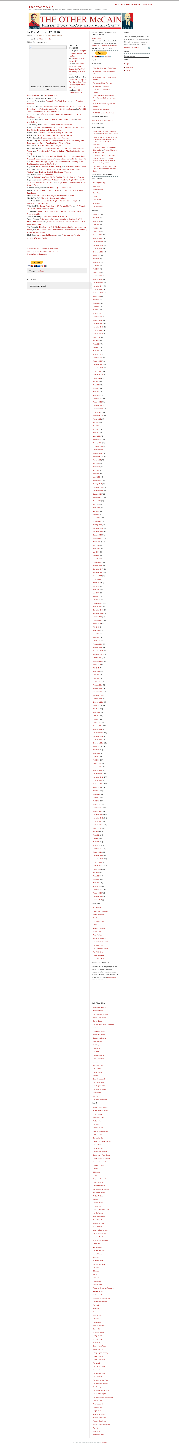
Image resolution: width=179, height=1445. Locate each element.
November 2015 (98, 654)
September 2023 (98, 334)
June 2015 (96, 671)
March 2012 (97, 804)
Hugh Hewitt (97, 200)
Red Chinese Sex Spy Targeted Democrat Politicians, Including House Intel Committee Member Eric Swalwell (55, 162)
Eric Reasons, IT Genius (101, 1189)
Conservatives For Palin (100, 1162)
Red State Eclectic (99, 1295)
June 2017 (96, 589)
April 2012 (96, 801)
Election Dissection (99, 1186)
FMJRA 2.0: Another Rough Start (103, 113)
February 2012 (97, 808)
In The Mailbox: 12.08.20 (43, 32)
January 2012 (97, 811)
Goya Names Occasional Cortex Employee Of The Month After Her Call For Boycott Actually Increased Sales (55, 128)
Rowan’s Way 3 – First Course (59, 187)
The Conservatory (99, 1082)
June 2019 (96, 507)
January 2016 (97, 647)
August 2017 (97, 582)
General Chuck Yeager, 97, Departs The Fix (55, 206)
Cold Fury (96, 1045)
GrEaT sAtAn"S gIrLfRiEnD (101, 1209)
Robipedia (96, 1318)
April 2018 (96, 555)
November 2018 (98, 531)
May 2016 (96, 634)
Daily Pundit (96, 1048)
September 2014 (98, 702)
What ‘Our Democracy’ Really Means (104, 68)
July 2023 (96, 340)
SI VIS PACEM (97, 1339)
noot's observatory (99, 1261)
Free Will (95, 1199)
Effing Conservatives (99, 1182)
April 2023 (96, 351)
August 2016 (97, 623)
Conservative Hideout (100, 1151)
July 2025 (96, 259)
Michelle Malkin (97, 206)
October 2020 (97, 453)
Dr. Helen (96, 1051)
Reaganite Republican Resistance (103, 1288)
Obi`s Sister (97, 1069)
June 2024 (96, 303)
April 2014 (96, 719)
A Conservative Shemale (101, 1110)
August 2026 (97, 214)
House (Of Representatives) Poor (53, 198)
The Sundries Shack (99, 1089)
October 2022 (97, 371)
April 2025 (96, 269)
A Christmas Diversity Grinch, (48, 190)
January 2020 (97, 484)
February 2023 (97, 357)
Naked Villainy (97, 1254)
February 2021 (97, 439)
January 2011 (97, 852)
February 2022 (97, 398)
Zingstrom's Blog (98, 1434)
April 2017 (96, 596)
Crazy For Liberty (98, 1165)
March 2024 (97, 313)
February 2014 (97, 726)
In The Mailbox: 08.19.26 (101, 86)
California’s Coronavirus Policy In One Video (55, 132)
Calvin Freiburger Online (100, 1131)
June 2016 (96, 630)
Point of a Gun (97, 1281)
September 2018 (98, 538)
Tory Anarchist (97, 1407)
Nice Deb (96, 1257)
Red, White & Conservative (101, 1298)
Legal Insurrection (98, 1058)
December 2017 (98, 569)
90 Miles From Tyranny (100, 1107)
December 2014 (98, 692)
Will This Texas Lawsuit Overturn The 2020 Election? (56, 110)
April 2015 (96, 678)
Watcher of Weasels (99, 1417)
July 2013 (96, 750)
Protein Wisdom (98, 1072)
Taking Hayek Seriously (100, 1353)
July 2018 (96, 545)
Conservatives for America (101, 1158)
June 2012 (96, 794)
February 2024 (97, 317)
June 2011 (96, 835)
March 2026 (97, 231)
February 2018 (97, 562)
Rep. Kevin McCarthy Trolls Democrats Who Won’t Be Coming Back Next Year (77, 68)
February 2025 (97, 276)
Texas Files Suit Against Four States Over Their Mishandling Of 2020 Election (78, 83)
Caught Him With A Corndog (101, 1141)
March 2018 (97, 559)
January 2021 (97, 443)
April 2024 (96, 310)
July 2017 (96, 586)
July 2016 (96, 627)
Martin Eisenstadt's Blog (100, 1240)
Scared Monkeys (98, 1332)
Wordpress (129, 67)
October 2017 (97, 576)
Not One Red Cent (99, 1264)
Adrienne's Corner (98, 1117)
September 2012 (98, 784)
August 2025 (97, 255)
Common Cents (98, 1148)
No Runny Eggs (98, 1065)
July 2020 (96, 463)
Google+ (104, 1442)
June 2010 (96, 876)
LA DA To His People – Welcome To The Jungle (59, 200)
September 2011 (98, 825)
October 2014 (97, 698)
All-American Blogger (99, 1007)
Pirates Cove (97, 931)
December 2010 (98, 855)
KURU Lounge (97, 1226)
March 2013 (97, 763)
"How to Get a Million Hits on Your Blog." (104, 45)
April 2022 (96, 392)
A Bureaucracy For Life (71, 235)
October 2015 (97, 657)
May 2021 (96, 429)
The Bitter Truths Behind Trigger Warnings (55, 172)
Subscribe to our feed (131, 48)
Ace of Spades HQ (99, 182)
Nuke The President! (47, 174)
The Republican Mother (100, 1383)
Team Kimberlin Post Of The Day (48, 166)
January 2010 (97, 893)
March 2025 (97, 272)
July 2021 (96, 422)
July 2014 (96, 709)
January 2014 (97, 729)
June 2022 (96, 385)
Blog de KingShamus (99, 1038)
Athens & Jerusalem (99, 1017)
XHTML (128, 70)
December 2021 (98, 405)
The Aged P (96, 1363)
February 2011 (97, 848)
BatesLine (96, 1028)
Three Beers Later (99, 955)
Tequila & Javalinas (99, 1359)
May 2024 (96, 306)
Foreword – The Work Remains (57, 101)
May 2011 (96, 838)
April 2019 (96, 514)
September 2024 (98, 293)
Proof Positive (97, 935)
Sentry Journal (97, 1336)
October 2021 (97, 412)
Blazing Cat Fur (98, 1128)
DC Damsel (96, 1172)
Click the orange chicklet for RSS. (103, 120)
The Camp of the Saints (100, 942)
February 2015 (97, 685)
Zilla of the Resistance (100, 1099)
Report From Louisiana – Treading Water (55, 143)
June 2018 (96, 548)
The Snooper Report (99, 1394)
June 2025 (96, 262)
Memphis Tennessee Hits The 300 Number (77, 53)
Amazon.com (111, 977)
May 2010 (96, 879)
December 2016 (98, 610)
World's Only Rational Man (101, 1424)
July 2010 (96, 872)
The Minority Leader (99, 1373)
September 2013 (98, 743)
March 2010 (97, 886)
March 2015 (97, 681)
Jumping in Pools (98, 1223)
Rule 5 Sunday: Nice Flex (101, 109)
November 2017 (98, 572)
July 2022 (96, 381)
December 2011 (98, 814)
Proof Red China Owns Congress (49, 145)
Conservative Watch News (101, 1155)
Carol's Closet (97, 1134)
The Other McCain (40, 6)
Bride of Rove (97, 1041)
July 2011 (96, 831)
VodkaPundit (97, 1092)
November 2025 (98, 245)
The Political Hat (98, 952)
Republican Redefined (100, 1301)
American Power (98, 1011)
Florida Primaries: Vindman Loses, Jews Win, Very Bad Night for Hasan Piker (104, 98)
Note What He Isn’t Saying (76, 166)
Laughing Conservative (100, 1230)
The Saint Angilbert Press (101, 1390)
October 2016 (97, 617)
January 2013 (97, 770)
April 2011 (96, 842)
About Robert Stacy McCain (130, 4)
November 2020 (98, 449)
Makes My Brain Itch (99, 1233)
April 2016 (96, 637)
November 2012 (98, 777)
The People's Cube (99, 1086)
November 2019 (98, 490)
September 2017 (98, 579)
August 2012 (97, 787)
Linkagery (41, 271)
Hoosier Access (98, 1213)
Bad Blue (96, 1124)
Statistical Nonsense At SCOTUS (54, 216)
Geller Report (97, 193)
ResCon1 (96, 1305)
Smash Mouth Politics (100, 1346)
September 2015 (98, 661)
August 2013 (97, 746)
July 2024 (96, 299)
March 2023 (97, 354)
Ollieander (96, 1271)
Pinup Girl (96, 1278)
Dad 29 (95, 1168)
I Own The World (98, 1055)
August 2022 (97, 378)
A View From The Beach (100, 911)
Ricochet (96, 1312)
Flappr (95, 925)
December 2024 (98, 282)
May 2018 (96, 552)
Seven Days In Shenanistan (47, 235)
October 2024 (97, 289)
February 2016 (97, 644)
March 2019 (97, 518)
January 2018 (97, 565)
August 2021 (97, 419)
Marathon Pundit (98, 1237)
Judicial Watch (97, 1220)
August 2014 (97, 705)
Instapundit (96, 203)
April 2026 (96, 228)
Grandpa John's (98, 1203)
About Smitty (147, 4)
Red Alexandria (97, 1291)
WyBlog (95, 1428)
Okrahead (96, 1267)
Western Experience (99, 1421)
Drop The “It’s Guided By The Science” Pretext (54, 135)
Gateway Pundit (98, 189)
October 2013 (97, 739)
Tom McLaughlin (98, 1404)
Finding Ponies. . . (98, 1196)
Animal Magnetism (98, 914)
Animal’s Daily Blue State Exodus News (57, 124)
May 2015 (96, 675)
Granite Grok (97, 1206)
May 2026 (96, 224)
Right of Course (98, 1315)
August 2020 (97, 460)
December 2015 (98, 651)
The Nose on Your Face (100, 1380)
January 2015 (97, 688)
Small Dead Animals (99, 1079)
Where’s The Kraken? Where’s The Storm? (58, 119)
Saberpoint (96, 1329)
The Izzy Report (98, 1370)
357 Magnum (97, 907)
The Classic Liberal (99, 1366)
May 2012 (96, 797)
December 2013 (98, 733)
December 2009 (98, 896)
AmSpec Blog (97, 1121)
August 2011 (97, 828)
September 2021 (98, 415)
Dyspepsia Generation (100, 1179)
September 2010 (98, 866)
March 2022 (97, 395)
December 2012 (98, 773)
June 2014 (96, 712)
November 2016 (98, 613)
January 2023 (97, 361)
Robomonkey (97, 1322)
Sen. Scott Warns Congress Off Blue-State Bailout (55, 195)
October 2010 (97, 862)
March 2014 (97, 722)
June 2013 (96, 753)
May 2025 (96, 265)
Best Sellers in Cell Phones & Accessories (42, 248)
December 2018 (98, 528)
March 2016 (97, 640)
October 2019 (97, 494)
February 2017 (97, 603)
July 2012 (96, 790)
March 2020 (97, 477)
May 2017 (96, 593)
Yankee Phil (96, 1431)
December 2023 (98, 323)
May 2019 (96, 511)
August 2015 (97, 664)
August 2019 (97, 501)
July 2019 (96, 504)
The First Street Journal (100, 948)
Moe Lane (96, 1062)
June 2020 (96, 467)
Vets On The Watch (99, 1414)
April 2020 (96, 473)
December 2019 (98, 487)
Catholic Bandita (98, 1138)
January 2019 (97, 525)
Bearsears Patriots (99, 1034)
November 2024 (98, 286)
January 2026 (97, 238)
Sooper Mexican (98, 1349)
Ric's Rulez (96, 1308)
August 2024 (97, 296)
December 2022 (98, 364)
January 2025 (97, 279)
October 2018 (97, 535)
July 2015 (96, 668)
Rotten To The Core (99, 938)
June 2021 (96, 426)
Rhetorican (96, 1075)
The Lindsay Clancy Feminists (102, 83)
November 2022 (98, 368)
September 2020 (98, 456)
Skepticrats (96, 1342)
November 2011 (98, 818)
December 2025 (98, 241)
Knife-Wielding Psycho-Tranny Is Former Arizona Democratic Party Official (104, 160)
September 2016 (98, 620)
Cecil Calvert (97, 1145)
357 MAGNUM (96, 38)
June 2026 (96, 221)
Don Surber (96, 918)
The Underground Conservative (103, 1397)
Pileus (95, 1274)
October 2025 (97, 248)
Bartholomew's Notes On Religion (103, 1024)
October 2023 (97, 330)
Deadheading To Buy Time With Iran (55, 138)
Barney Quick (97, 1021)
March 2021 (97, 436)
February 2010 (97, 889)
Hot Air (95, 196)
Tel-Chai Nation (98, 1356)
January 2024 (97, 320)
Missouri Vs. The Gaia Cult (37, 203)
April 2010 (96, 883)
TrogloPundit (97, 1411)
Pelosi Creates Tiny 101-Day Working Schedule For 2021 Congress (59, 177)
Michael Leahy (97, 1247)
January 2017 (97, 606)
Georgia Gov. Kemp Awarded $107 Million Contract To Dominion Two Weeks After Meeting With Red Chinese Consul (56, 107)
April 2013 (96, 760)
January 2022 (97, 402)
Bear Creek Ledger (99, 1031)
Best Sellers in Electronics (37, 254)
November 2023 (98, 327)
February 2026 (97, 235)
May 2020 (96, 470)
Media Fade (96, 1243)
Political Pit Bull (97, 1284)
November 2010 (98, 859)
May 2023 (96, 347)
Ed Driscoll (96, 186)
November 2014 (98, 695)
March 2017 (97, 600)
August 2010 (97, 869)
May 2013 (96, 756)
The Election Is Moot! (52, 95)
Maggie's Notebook (99, 928)
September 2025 (98, 252)
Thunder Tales (97, 1400)
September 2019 (98, 497)
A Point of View (97, 1114)
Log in (127, 64)
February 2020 (97, 480)
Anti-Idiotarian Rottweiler (100, 1014)
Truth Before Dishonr (99, 959)
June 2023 (96, 344)
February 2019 (97, 521)
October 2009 (97, 900)
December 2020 (98, 446)
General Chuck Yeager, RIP (76, 59)
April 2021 (96, 432)
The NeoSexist (97, 1376)
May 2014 (96, 715)
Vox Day (95, 1096)
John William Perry (99, 1216)
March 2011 (96, 845)
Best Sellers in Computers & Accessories (42, 251)
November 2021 (98, 409)
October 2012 (97, 780)
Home (117, 4)
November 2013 (98, 736)
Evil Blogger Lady (98, 921)
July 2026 (96, 218)
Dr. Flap (95, 1175)
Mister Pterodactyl (98, 1250)
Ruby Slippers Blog (99, 1325)
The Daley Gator (98, 945)
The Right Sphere (98, 1387)
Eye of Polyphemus (99, 1192)
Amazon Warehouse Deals (37, 238)
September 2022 (98, 374)
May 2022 (96, 388)
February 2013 (97, 767)
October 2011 (97, 821)
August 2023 (97, 337)
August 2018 (97, 542)
